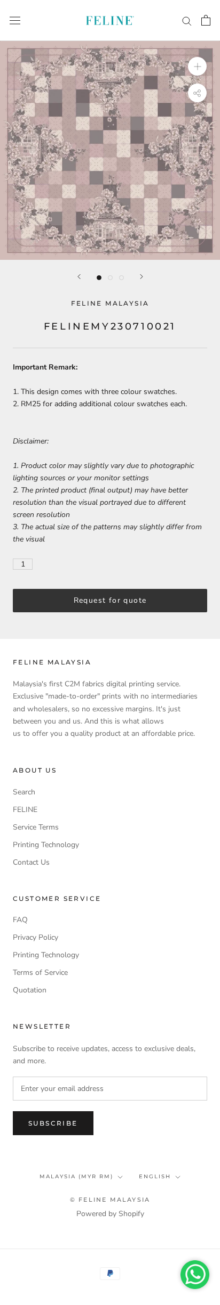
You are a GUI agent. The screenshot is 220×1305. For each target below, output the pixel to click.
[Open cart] (205, 20)
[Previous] (79, 276)
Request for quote (110, 600)
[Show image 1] (99, 277)
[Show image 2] (110, 277)
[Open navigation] (15, 20)
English (155, 1176)
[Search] (187, 20)
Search (24, 792)
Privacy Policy (35, 937)
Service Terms (36, 827)
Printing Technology (46, 845)
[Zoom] (197, 66)
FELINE (25, 810)
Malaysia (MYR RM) (76, 1176)
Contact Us (31, 862)
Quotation (29, 990)
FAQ (20, 920)
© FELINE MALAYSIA (110, 1199)
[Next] (141, 276)
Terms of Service (40, 972)
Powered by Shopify (110, 1214)
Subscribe (53, 1123)
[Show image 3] (121, 277)
